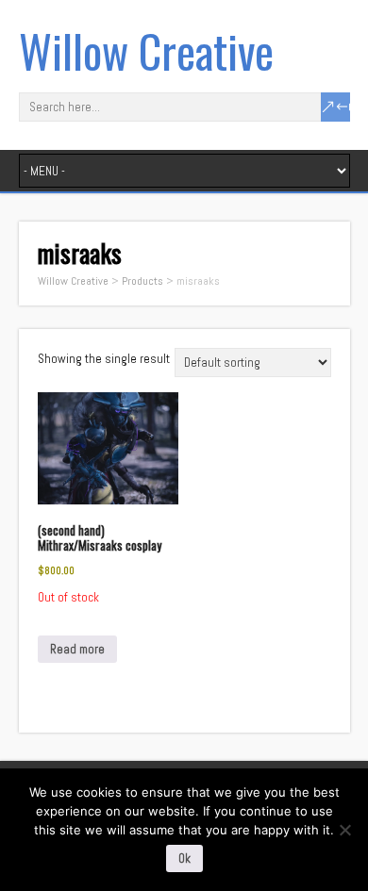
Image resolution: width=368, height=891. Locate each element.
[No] (344, 829)
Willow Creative (146, 50)
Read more (77, 649)
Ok (184, 858)
